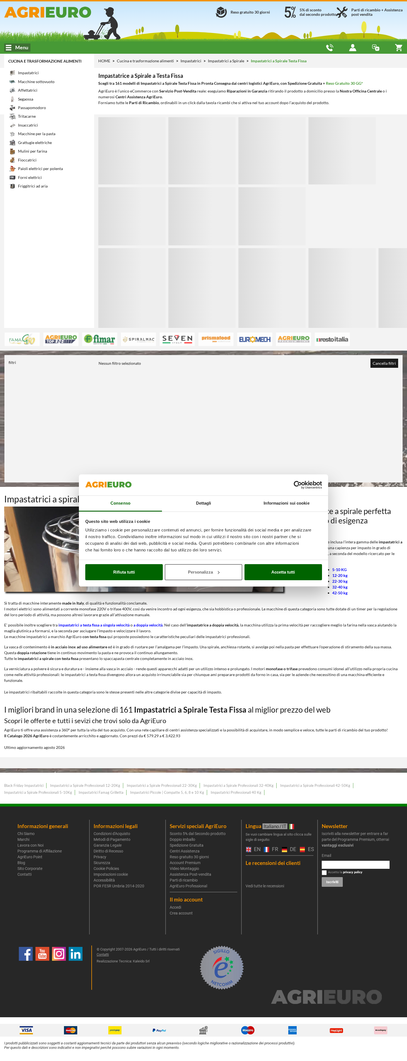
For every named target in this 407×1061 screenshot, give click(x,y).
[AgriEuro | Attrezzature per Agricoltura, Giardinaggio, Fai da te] (68, 12)
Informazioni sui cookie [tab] (286, 503)
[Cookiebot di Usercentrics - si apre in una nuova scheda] (298, 485)
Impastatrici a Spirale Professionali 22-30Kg (162, 785)
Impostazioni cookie (111, 874)
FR (274, 849)
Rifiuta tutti (124, 572)
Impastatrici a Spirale (226, 60)
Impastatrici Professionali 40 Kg (236, 792)
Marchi (23, 839)
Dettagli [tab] (203, 503)
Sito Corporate (29, 868)
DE (292, 849)
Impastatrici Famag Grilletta (101, 792)
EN (256, 849)
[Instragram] (59, 968)
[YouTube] (42, 968)
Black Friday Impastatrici (23, 785)
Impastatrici (191, 60)
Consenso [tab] (120, 503)
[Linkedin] (75, 968)
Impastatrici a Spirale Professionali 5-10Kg (38, 792)
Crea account (181, 913)
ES (310, 849)
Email (326, 855)
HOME (104, 60)
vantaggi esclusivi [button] (338, 845)
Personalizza (200, 572)
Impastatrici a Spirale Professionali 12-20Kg (85, 785)
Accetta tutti (283, 572)
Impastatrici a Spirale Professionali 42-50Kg (315, 785)
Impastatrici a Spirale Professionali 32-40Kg (239, 785)
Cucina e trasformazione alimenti (44, 61)
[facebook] (25, 968)
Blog (21, 862)
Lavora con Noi (30, 845)
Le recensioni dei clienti (273, 863)
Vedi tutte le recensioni (265, 886)
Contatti (24, 874)
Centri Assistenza (185, 851)
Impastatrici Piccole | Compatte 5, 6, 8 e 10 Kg (167, 792)
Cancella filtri (384, 363)
